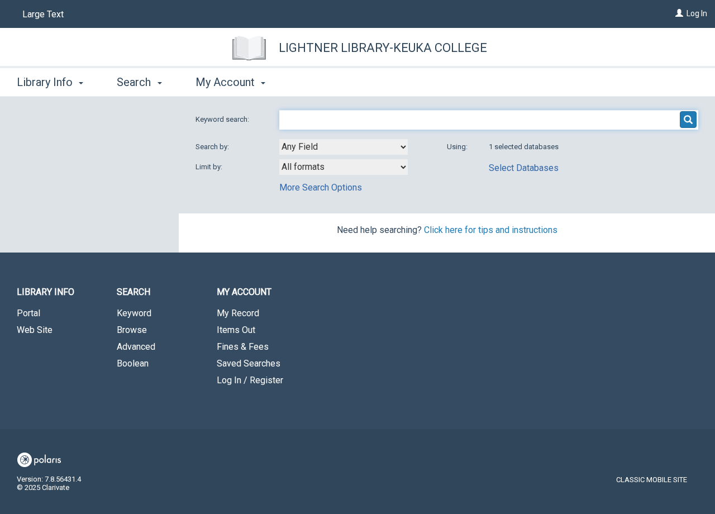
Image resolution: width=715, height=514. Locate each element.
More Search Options (320, 187)
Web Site (35, 330)
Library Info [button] (46, 82)
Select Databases (524, 168)
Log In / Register (250, 380)
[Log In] (679, 13)
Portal (28, 313)
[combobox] (343, 147)
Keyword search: (223, 119)
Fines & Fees (243, 346)
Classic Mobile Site (651, 479)
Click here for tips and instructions (490, 230)
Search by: (213, 146)
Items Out (236, 330)
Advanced (136, 346)
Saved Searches (248, 363)
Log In (697, 13)
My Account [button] (227, 82)
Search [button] (135, 82)
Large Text (43, 14)
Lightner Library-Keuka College (383, 48)
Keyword (134, 313)
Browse (132, 330)
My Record (238, 313)
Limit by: (210, 167)
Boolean (133, 363)
